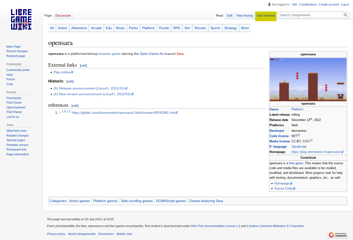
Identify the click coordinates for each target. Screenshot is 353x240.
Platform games (105, 201)
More (245, 28)
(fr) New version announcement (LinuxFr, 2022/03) (92, 94)
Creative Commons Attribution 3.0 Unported (275, 226)
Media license (279, 141)
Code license (279, 136)
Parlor (133, 28)
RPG (176, 28)
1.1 (69, 111)
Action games (79, 201)
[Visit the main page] (21, 19)
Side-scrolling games (137, 201)
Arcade (96, 28)
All (52, 28)
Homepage (281, 183)
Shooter (200, 28)
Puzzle (164, 28)
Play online (62, 72)
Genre (273, 109)
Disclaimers (106, 234)
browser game (110, 54)
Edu (109, 28)
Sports (215, 28)
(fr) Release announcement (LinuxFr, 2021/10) (89, 88)
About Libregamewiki (82, 234)
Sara (180, 54)
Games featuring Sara (206, 201)
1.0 (64, 111)
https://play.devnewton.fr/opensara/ (316, 152)
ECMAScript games (171, 201)
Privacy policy (56, 234)
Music (120, 28)
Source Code (283, 188)
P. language (278, 146)
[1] (298, 134)
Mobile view (124, 234)
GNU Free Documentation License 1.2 (215, 226)
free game (296, 163)
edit (83, 65)
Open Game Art (152, 54)
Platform (297, 109)
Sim (187, 28)
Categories (58, 201)
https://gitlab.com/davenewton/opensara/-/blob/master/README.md (123, 112)
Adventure (79, 28)
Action (62, 28)
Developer (276, 131)
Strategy (230, 28)
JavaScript (299, 146)
